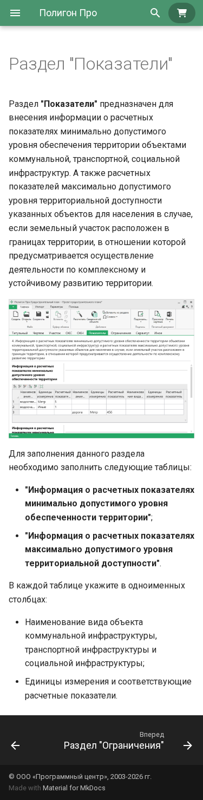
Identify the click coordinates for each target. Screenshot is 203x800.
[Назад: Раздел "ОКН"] (15, 740)
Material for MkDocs (74, 788)
